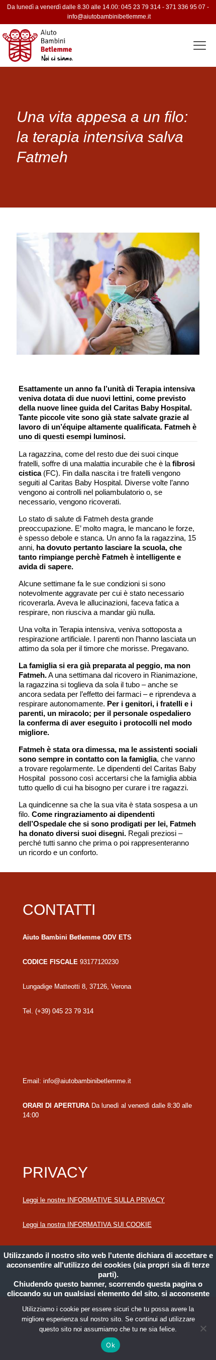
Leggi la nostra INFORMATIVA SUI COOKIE (87, 1224)
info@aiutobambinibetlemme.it (109, 16)
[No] (203, 1328)
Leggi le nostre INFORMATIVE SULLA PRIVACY (94, 1200)
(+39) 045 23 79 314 (64, 1011)
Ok (110, 1345)
